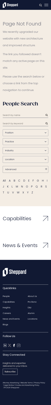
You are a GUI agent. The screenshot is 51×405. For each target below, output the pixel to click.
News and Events (11, 318)
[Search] (46, 115)
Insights (6, 307)
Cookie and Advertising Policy (27, 385)
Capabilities (9, 301)
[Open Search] (40, 5)
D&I (29, 307)
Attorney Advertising (11, 383)
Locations (32, 318)
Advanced (10, 169)
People (6, 296)
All (4, 180)
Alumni (31, 313)
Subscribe (10, 371)
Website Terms (27, 383)
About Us (32, 296)
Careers (7, 313)
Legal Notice (9, 385)
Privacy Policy (39, 383)
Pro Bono (32, 301)
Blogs (5, 324)
